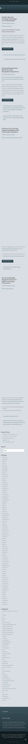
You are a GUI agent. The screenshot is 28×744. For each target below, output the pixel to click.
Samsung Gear (20, 420)
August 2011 (4, 590)
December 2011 (5, 583)
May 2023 (4, 463)
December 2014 (5, 531)
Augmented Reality (9, 105)
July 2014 (4, 538)
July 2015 (4, 523)
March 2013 (4, 556)
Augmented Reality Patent (7, 630)
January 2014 (5, 550)
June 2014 (4, 540)
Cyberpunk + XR (6, 440)
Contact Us (17, 1)
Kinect (3, 659)
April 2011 (4, 596)
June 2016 (4, 505)
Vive (21, 424)
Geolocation (14, 267)
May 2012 (4, 573)
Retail (3, 673)
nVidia (17, 59)
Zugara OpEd (5, 696)
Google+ (21, 715)
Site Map (13, 741)
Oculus (10, 117)
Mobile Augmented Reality (7, 665)
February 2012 (5, 579)
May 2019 (4, 472)
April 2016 (4, 509)
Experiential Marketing (18, 105)
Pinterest (18, 3)
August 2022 (4, 467)
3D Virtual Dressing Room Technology (10, 611)
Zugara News (6, 111)
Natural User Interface (14, 54)
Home (10, 1)
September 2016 (5, 500)
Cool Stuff (4, 636)
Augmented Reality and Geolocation (9, 248)
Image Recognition (15, 107)
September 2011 (5, 589)
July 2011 (4, 592)
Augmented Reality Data (7, 626)
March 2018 (4, 482)
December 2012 (5, 560)
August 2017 (4, 490)
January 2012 (5, 581)
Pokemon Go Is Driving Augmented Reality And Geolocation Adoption (10, 130)
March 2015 (4, 525)
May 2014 (4, 542)
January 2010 (5, 604)
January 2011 (5, 602)
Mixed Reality (5, 663)
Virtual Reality (22, 54)
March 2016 (4, 511)
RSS (3, 715)
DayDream (10, 420)
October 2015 (5, 517)
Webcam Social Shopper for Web (9, 688)
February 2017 (5, 494)
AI (2, 613)
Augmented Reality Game (7, 628)
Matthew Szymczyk (11, 23)
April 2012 (4, 575)
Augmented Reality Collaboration (9, 624)
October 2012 (5, 563)
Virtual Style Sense (6, 686)
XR (2, 692)
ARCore (3, 618)
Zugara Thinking (5, 698)
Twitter (6, 715)
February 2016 (5, 513)
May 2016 (4, 507)
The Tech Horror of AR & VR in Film (10, 436)
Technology (4, 675)
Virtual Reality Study (13, 416)
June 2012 (4, 571)
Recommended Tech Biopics (8, 438)
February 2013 (5, 558)
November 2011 (5, 585)
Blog (13, 1)
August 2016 (4, 501)
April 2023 (4, 465)
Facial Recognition (7, 107)
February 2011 (5, 600)
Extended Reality (5, 644)
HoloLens (4, 655)
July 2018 (4, 478)
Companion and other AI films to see (10, 434)
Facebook (8, 715)
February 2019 (5, 474)
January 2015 (5, 529)
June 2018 (4, 480)
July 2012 (4, 569)
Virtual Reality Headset (17, 422)
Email (11, 715)
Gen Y (3, 649)
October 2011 (5, 587)
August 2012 (4, 567)
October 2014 (5, 532)
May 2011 (4, 594)
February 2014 (5, 548)
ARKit (3, 620)
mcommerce (4, 661)
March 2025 (4, 457)
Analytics (4, 615)
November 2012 (5, 561)
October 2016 (5, 498)
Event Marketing (5, 640)
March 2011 (4, 598)
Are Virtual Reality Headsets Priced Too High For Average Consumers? (9, 280)
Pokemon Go (10, 246)
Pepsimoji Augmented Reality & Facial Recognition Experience (10, 70)
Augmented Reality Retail (7, 634)
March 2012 (4, 577)
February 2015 (5, 527)
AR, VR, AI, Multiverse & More (8, 442)
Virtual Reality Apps (7, 422)
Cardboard (5, 420)
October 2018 (5, 476)
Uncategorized (5, 677)
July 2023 (4, 461)
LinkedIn (16, 3)
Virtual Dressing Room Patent (8, 680)
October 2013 (5, 552)
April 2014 (4, 544)
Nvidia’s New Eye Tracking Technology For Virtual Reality (9, 19)
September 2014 (5, 534)
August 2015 (4, 521)
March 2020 (4, 471)
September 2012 (5, 565)
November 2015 (5, 515)
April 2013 (4, 554)
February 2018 (5, 484)
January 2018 (5, 486)
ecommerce (4, 638)
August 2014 (4, 536)
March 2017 (4, 492)
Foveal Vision (13, 59)
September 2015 (5, 519)
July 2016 (4, 503)
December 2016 (5, 496)
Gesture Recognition (6, 653)
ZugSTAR (4, 700)
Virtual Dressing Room (6, 678)
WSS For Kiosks (5, 690)
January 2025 (5, 459)
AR (3, 105)
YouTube (14, 715)
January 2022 (5, 469)
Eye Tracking (5, 54)
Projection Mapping (11, 109)
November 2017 (5, 488)
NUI (3, 669)
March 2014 (4, 546)
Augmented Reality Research (8, 632)
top (25, 739)
